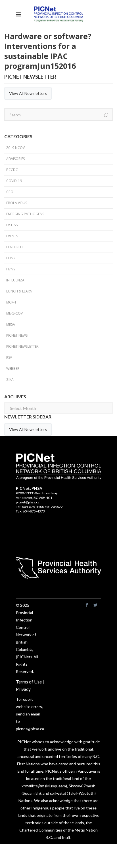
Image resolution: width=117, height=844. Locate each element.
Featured (14, 247)
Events (12, 236)
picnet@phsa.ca (27, 502)
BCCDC (12, 169)
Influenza (15, 280)
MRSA (10, 324)
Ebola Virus (16, 202)
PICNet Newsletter (22, 346)
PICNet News (17, 335)
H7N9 (10, 269)
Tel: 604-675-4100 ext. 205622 (39, 507)
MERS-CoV (14, 313)
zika (10, 379)
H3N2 (10, 258)
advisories (15, 158)
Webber (12, 368)
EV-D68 (12, 225)
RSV (9, 357)
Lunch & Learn (19, 291)
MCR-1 (11, 302)
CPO (9, 191)
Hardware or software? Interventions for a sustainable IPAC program (47, 51)
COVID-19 (14, 180)
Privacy (23, 689)
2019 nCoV (15, 147)
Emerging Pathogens (25, 213)
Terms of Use (29, 681)
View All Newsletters (28, 93)
